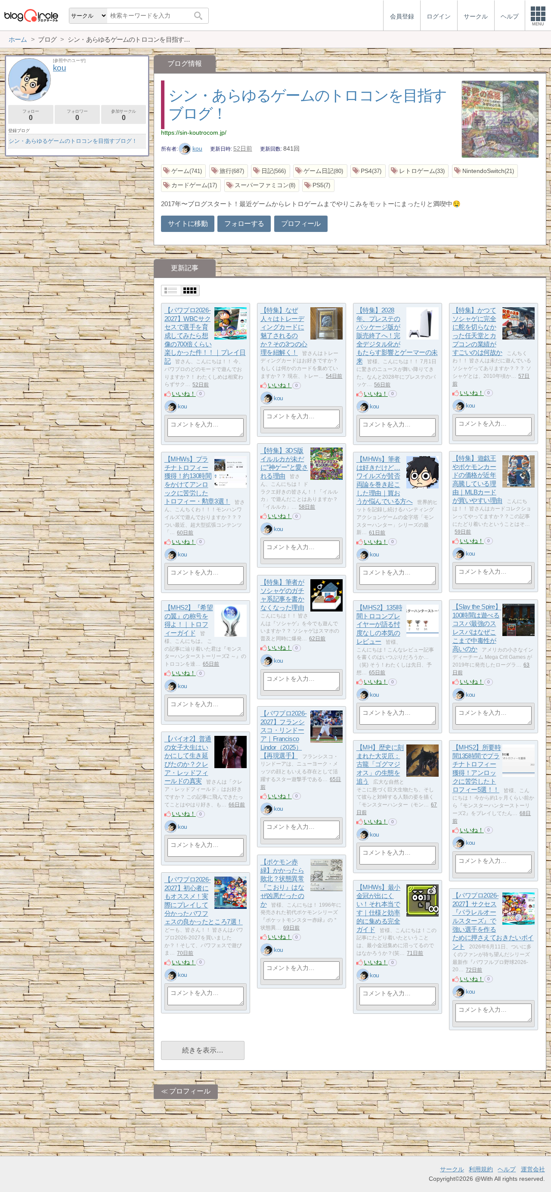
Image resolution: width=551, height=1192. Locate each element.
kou (197, 148)
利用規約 (481, 1169)
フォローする (244, 223)
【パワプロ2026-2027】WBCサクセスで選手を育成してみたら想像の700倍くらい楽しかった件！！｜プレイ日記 (205, 336)
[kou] (170, 406)
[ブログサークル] (31, 15)
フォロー (30, 115)
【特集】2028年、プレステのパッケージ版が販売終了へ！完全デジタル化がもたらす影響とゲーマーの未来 (397, 336)
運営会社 (533, 1169)
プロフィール (301, 223)
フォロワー (77, 115)
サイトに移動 (187, 223)
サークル (452, 1169)
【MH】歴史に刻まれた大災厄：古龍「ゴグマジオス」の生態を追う (380, 764)
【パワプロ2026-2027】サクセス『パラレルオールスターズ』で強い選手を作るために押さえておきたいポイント (493, 921)
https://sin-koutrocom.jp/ (193, 132)
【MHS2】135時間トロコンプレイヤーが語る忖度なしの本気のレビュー (379, 624)
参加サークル (123, 115)
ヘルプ (507, 1169)
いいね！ (184, 393)
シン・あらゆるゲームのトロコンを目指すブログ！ (73, 141)
